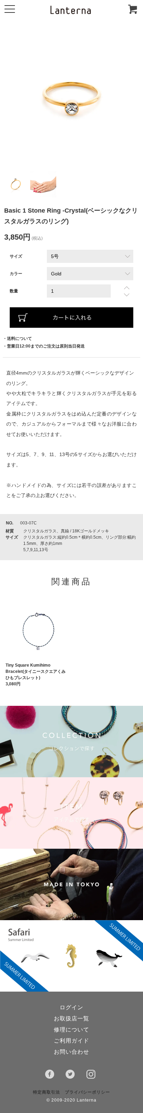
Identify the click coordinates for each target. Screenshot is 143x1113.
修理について (71, 1030)
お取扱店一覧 (71, 1018)
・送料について (17, 338)
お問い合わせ (71, 1052)
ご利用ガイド (71, 1041)
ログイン (71, 1007)
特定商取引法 (46, 1092)
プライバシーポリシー (87, 1092)
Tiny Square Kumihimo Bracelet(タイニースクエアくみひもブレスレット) (36, 671)
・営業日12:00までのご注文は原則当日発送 (44, 346)
